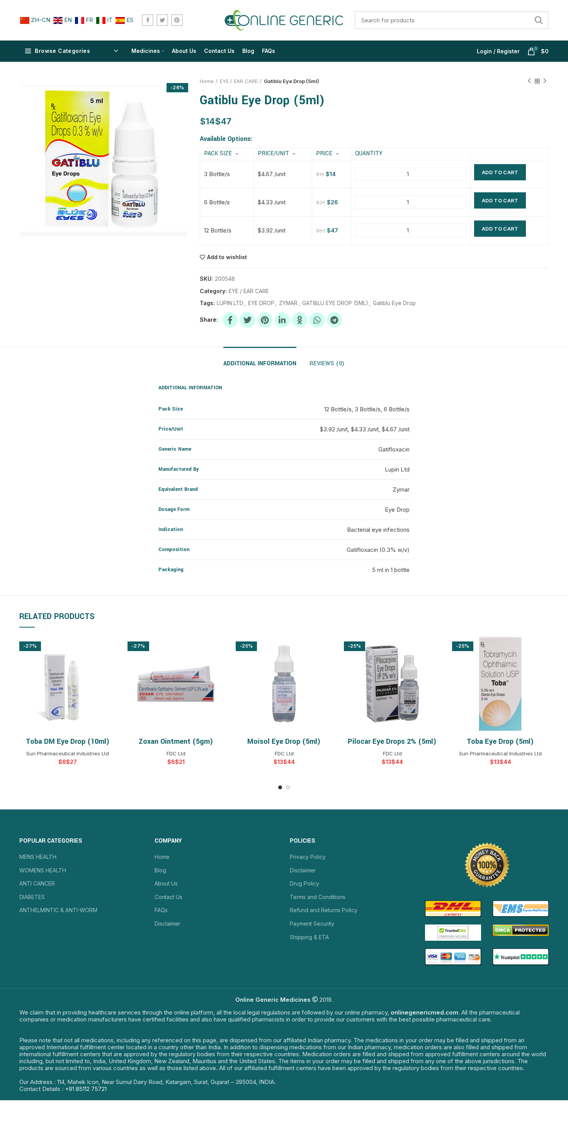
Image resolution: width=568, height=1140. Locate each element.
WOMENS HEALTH (42, 870)
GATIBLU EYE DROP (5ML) (335, 303)
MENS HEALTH (37, 856)
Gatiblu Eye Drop (394, 303)
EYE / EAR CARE (239, 81)
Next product (545, 81)
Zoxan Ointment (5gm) (176, 741)
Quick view (110, 648)
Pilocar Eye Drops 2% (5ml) (392, 741)
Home (207, 81)
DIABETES (32, 897)
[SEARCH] (538, 20)
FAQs (161, 910)
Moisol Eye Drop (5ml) (284, 741)
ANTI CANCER (37, 883)
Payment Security (312, 923)
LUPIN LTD (230, 303)
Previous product (529, 81)
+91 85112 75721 (86, 1088)
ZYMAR (288, 303)
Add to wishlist (227, 257)
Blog (160, 870)
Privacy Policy (308, 856)
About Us (166, 883)
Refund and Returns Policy (323, 910)
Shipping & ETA (309, 937)
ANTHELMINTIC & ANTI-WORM (58, 910)
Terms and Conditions (317, 897)
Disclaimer (167, 923)
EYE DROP (261, 303)
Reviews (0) (327, 364)
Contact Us (168, 897)
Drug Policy (304, 883)
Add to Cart (500, 172)
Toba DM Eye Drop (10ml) (68, 741)
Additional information (259, 364)
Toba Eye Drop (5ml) (500, 741)
